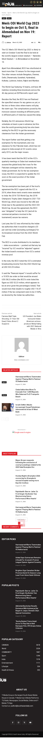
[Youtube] (30, 722)
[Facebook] (12, 722)
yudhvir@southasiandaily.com (22, 706)
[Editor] (3, 42)
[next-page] (7, 419)
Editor (9, 42)
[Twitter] (24, 722)
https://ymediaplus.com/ (21, 360)
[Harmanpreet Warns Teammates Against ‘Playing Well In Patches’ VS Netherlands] (8, 379)
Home (4, 13)
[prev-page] (3, 419)
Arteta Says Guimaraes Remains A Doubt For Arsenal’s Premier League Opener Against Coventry (28, 560)
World (9, 18)
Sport (9, 13)
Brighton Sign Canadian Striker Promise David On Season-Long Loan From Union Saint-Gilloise (28, 573)
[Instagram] (18, 722)
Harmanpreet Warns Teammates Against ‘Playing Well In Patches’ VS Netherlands (28, 379)
